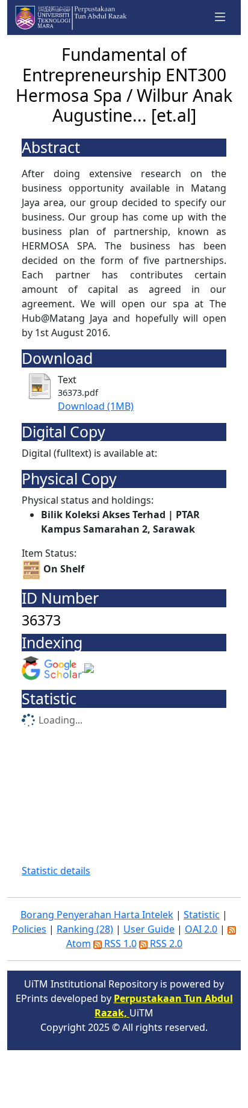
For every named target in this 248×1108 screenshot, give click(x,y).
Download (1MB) (96, 406)
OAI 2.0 (201, 929)
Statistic (202, 914)
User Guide (149, 929)
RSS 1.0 (119, 943)
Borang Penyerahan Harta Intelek (96, 914)
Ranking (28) (85, 929)
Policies (29, 929)
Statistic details (56, 870)
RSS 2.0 (164, 943)
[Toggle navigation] (220, 17)
